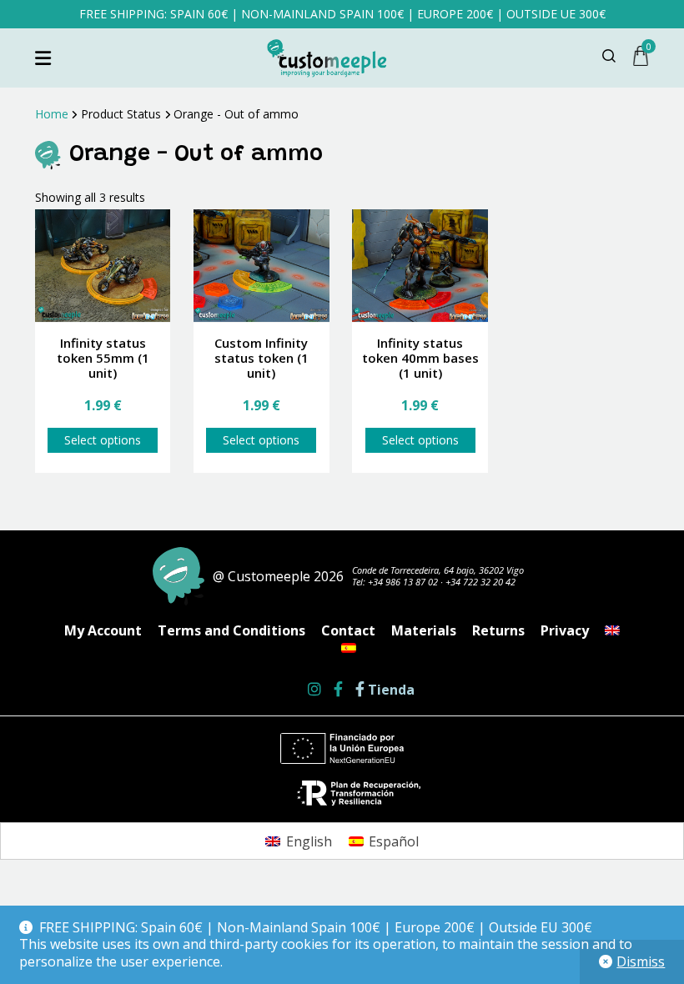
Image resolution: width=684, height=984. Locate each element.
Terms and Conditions (231, 630)
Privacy (565, 630)
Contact (348, 630)
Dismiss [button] (640, 961)
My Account (103, 630)
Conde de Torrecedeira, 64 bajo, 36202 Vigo (438, 570)
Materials (423, 630)
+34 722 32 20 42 (480, 581)
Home (51, 114)
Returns (498, 630)
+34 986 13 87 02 (403, 581)
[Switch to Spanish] (348, 648)
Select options (102, 440)
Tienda (390, 690)
